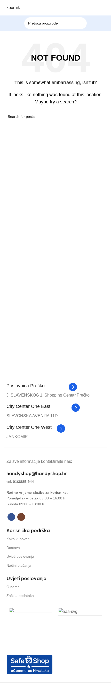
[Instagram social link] (21, 517)
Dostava (13, 548)
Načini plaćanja (18, 565)
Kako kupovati (17, 539)
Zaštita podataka (20, 596)
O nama (13, 587)
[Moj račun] (108, 7)
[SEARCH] (88, 20)
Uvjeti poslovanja (20, 556)
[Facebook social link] (11, 517)
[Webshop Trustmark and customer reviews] (29, 664)
